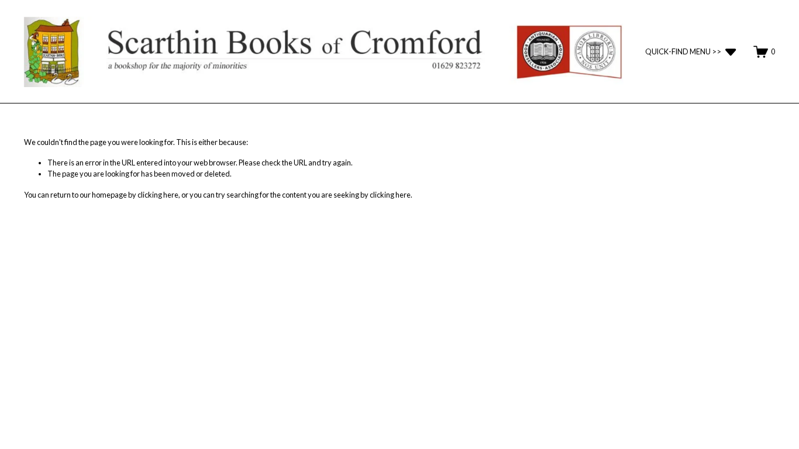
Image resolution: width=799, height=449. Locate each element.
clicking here (157, 194)
